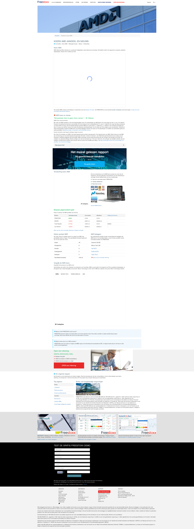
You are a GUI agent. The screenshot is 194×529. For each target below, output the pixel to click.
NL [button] (154, 2)
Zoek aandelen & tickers (104, 493)
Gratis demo (81, 491)
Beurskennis (57, 398)
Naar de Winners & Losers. (109, 437)
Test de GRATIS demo (96, 205)
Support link (101, 501)
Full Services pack (102, 495)
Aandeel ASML (58, 401)
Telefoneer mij (101, 498)
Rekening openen (58, 390)
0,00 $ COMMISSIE (56, 2)
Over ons (80, 495)
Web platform (62, 500)
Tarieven (80, 494)
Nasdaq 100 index (89, 110)
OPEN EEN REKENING (119, 2)
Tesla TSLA (94, 254)
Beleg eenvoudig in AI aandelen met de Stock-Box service (77, 130)
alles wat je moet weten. (57, 437)
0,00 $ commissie (63, 494)
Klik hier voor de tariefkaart (115, 514)
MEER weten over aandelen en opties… (87, 439)
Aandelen (57, 35)
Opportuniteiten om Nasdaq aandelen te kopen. (129, 437)
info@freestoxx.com (103, 496)
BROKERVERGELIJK (68, 2)
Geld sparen (61, 497)
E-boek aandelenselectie (60, 393)
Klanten (149, 2)
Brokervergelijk (62, 498)
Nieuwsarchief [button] (59, 145)
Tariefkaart (57, 387)
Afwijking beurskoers (112, 215)
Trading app (61, 501)
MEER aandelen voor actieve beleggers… (48, 439)
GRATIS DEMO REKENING (104, 2)
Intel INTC (94, 248)
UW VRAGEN (84, 2)
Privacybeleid (81, 498)
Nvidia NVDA (95, 251)
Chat (99, 499)
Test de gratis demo (74, 476)
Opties (60, 492)
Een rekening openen (104, 491)
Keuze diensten (62, 495)
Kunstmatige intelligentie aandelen (62, 404)
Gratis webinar (81, 492)
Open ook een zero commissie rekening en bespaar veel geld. (69, 230)
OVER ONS (93, 2)
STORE (77, 2)
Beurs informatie (82, 500)
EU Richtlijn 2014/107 (83, 497)
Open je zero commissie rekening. (101, 257)
